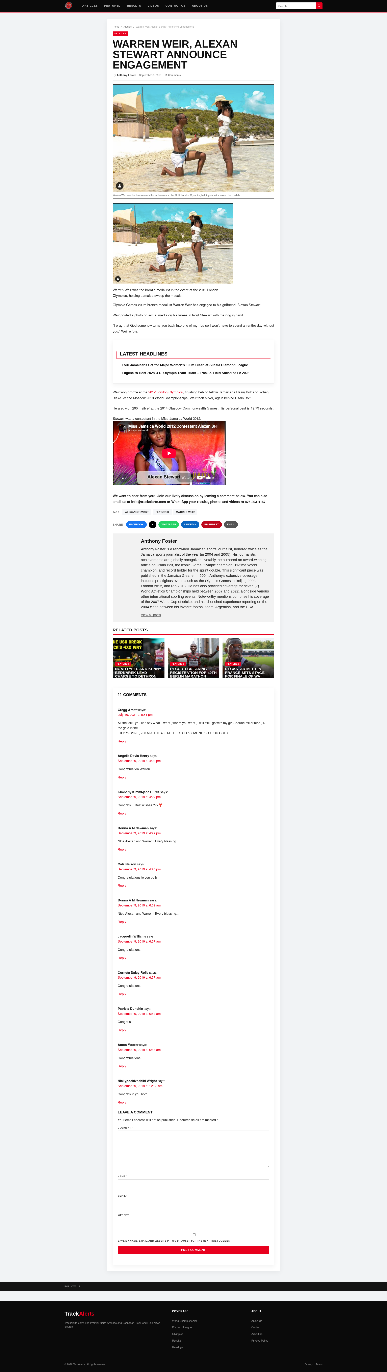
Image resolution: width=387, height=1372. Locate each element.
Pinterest (211, 524)
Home (116, 26)
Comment (125, 1127)
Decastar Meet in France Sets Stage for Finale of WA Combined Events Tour (244, 676)
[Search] (319, 5)
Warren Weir (185, 512)
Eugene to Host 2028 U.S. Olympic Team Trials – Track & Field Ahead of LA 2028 (185, 373)
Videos (153, 5)
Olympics (177, 1334)
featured (162, 512)
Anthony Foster (126, 75)
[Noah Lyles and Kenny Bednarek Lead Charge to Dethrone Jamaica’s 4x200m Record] (138, 658)
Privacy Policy (259, 1340)
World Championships (185, 1321)
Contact (255, 1327)
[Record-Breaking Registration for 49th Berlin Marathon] (194, 658)
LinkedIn (190, 524)
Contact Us (175, 5)
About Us (200, 5)
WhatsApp (168, 524)
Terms (319, 1364)
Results (134, 5)
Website (123, 1215)
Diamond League (182, 1327)
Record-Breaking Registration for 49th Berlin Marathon (193, 672)
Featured (112, 5)
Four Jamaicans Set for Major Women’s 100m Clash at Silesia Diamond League (185, 365)
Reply (122, 741)
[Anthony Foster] (127, 547)
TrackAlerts (79, 1364)
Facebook (136, 524)
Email (231, 524)
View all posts (151, 615)
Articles (90, 5)
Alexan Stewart (137, 512)
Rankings (177, 1347)
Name (122, 1176)
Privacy (309, 1364)
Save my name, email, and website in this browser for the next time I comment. (175, 1240)
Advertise (256, 1334)
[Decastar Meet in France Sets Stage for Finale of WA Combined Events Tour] (248, 658)
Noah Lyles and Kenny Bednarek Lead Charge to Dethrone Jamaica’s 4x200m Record (138, 676)
